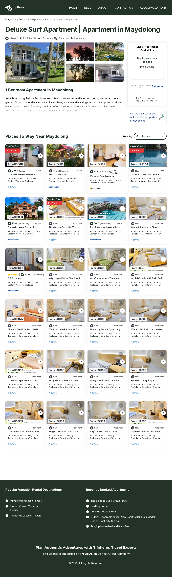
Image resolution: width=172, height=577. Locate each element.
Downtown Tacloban (69, 234)
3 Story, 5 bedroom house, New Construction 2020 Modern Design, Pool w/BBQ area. (123, 518)
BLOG (88, 7)
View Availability (30, 187)
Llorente (29, 234)
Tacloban (29, 181)
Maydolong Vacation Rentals (26, 500)
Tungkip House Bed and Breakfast (110, 526)
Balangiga (70, 181)
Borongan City (155, 181)
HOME (73, 7)
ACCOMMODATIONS (153, 7)
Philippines (36, 19)
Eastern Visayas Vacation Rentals (24, 508)
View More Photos (19, 78)
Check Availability (147, 74)
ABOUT (103, 7)
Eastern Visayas (53, 19)
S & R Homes (14, 278)
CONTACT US (124, 7)
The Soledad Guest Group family (109, 500)
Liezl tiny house (57, 174)
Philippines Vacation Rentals (25, 515)
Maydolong (72, 19)
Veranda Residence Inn (102, 176)
